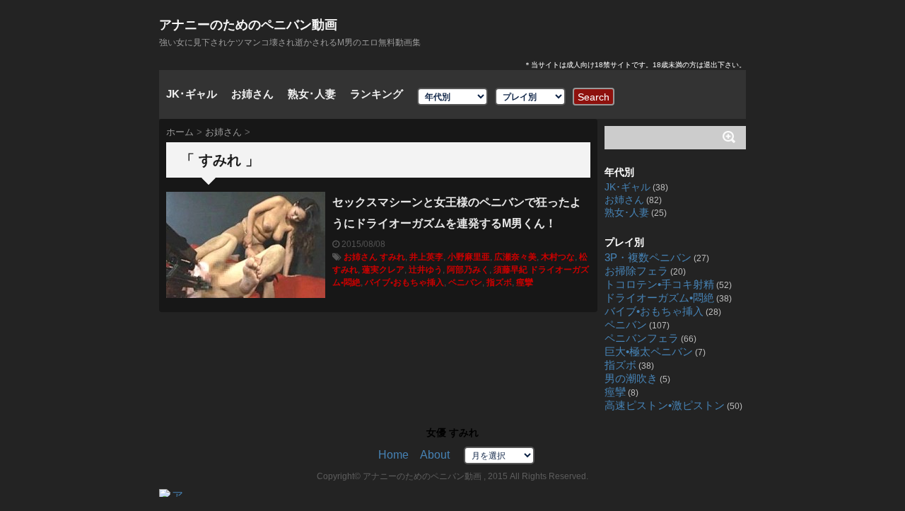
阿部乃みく (468, 270)
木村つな (558, 257)
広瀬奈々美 (515, 257)
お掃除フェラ (636, 271)
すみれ (392, 257)
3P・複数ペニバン (648, 257)
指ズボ (499, 282)
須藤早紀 (510, 270)
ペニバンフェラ (642, 338)
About (435, 455)
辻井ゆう (426, 270)
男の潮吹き (631, 378)
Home (393, 455)
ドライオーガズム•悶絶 (659, 298)
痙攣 (524, 282)
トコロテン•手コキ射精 (659, 284)
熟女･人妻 (312, 94)
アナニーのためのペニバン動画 (248, 25)
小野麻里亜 (469, 257)
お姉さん (252, 94)
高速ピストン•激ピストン (665, 405)
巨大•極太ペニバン (649, 351)
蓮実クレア (383, 270)
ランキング (376, 94)
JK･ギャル (191, 94)
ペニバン (465, 282)
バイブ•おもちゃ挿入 (404, 282)
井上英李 (426, 257)
